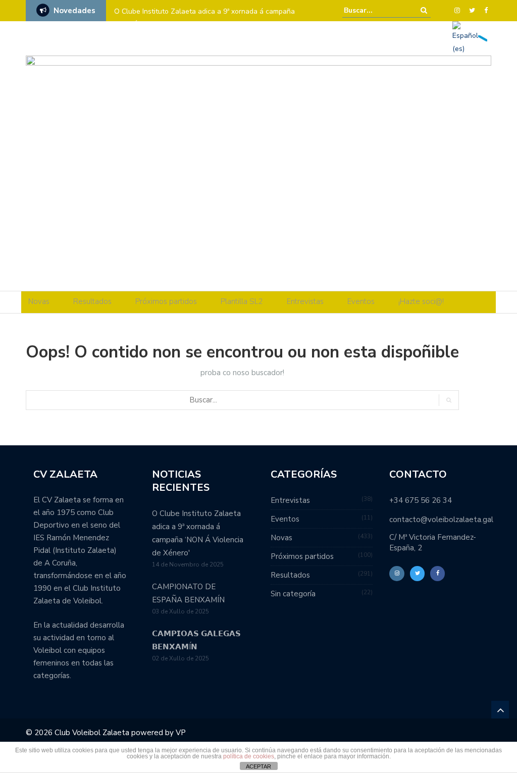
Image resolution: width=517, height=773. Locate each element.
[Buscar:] (374, 10)
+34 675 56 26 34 (420, 500)
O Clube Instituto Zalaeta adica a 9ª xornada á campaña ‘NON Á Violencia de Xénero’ (204, 18)
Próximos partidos (166, 301)
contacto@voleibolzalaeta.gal (441, 519)
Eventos (361, 301)
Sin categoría (293, 594)
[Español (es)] (465, 37)
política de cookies (248, 756)
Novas (38, 301)
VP (181, 733)
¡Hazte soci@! (421, 301)
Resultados (92, 301)
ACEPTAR (258, 766)
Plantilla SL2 (242, 301)
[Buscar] (423, 10)
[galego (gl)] (482, 37)
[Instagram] (457, 10)
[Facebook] (486, 10)
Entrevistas (305, 301)
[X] (472, 10)
